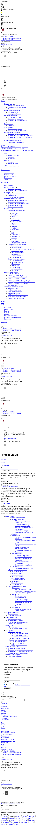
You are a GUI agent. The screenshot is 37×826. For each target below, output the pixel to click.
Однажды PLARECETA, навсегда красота (14, 147)
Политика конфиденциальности (10, 804)
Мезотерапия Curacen (14, 615)
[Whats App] (5, 86)
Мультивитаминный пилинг (24, 602)
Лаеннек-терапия (13, 614)
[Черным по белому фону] (1, 11)
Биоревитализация (17, 246)
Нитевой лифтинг (17, 256)
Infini (13, 223)
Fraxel (13, 216)
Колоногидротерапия (14, 189)
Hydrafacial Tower (16, 221)
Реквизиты (7, 319)
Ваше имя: (7, 674)
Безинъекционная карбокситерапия (20, 596)
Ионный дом (15, 241)
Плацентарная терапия (11, 272)
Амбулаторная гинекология (16, 194)
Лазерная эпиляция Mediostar (24, 568)
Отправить (7, 688)
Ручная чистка (5, 503)
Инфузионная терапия (12, 646)
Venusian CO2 (15, 236)
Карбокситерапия (16, 260)
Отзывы (6, 312)
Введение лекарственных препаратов (22, 249)
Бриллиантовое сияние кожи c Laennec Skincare (17, 150)
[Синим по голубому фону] (1, 15)
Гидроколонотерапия (14, 619)
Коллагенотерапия (17, 251)
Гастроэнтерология (10, 176)
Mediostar (14, 226)
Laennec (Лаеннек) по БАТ (16, 275)
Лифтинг (14, 534)
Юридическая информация (12, 317)
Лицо (2, 723)
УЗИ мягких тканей (14, 293)
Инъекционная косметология (17, 244)
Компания (4, 703)
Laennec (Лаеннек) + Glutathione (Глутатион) (21, 282)
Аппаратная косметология (16, 210)
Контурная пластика (17, 252)
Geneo (13, 218)
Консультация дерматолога (19, 637)
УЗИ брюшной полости (15, 623)
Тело (2, 726)
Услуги (3, 728)
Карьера (6, 314)
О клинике (7, 307)
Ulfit (12, 233)
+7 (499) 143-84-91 (9, 36)
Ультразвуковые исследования (13, 287)
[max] (5, 56)
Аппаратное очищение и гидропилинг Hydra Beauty (23, 556)
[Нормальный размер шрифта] (2, 5)
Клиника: (7, 681)
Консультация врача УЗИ (15, 207)
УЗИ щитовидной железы (16, 298)
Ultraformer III (15, 234)
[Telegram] (5, 84)
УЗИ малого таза (13, 288)
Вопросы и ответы (6, 749)
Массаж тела (15, 265)
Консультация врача (15, 632)
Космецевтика (5, 719)
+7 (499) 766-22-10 (11, 40)
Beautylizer (14, 213)
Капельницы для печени (15, 620)
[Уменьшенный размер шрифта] (1, 3)
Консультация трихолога (15, 205)
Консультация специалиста (12, 198)
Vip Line (14, 238)
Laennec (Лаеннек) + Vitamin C (17, 277)
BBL (12, 211)
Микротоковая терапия (18, 242)
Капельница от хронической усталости (20, 651)
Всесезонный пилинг (21, 599)
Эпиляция (15, 566)
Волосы (3, 724)
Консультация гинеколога (16, 197)
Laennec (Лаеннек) (13, 273)
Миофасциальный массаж (23, 589)
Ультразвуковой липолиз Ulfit (24, 532)
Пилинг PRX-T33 (20, 604)
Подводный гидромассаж (16, 656)
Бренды (6, 311)
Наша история (8, 309)
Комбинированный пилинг (23, 601)
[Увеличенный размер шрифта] (2, 7)
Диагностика (8, 179)
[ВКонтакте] (5, 82)
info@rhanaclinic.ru (6, 44)
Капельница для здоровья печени (18, 648)
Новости (3, 747)
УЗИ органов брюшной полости (18, 295)
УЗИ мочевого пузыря (15, 291)
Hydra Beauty (15, 220)
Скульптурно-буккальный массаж (25, 591)
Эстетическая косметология (16, 259)
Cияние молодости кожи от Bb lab (12, 149)
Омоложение (16, 535)
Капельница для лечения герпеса (18, 653)
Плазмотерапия (16, 257)
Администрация (9, 173)
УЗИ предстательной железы (17, 296)
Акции (3, 744)
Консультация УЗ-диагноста (20, 638)
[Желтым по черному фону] (1, 13)
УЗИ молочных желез (14, 290)
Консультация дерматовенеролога (18, 203)
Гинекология (8, 178)
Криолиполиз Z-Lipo (21, 531)
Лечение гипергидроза (18, 579)
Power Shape (15, 229)
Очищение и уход (17, 553)
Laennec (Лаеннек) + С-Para (16, 278)
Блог (2, 746)
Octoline (13, 228)
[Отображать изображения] (2, 18)
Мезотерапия (15, 254)
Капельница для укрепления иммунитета (20, 650)
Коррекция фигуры (17, 262)
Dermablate (14, 215)
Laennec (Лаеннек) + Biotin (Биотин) (19, 280)
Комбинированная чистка (9, 487)
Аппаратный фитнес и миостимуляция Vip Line (22, 525)
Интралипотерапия (17, 575)
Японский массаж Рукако (23, 592)
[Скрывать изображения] (2, 20)
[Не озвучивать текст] (2, 26)
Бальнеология (8, 185)
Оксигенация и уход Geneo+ (24, 565)
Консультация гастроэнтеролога (17, 190)
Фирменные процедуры (12, 654)
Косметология (8, 174)
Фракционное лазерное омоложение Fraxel (22, 547)
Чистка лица (15, 270)
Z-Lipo (13, 239)
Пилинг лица (15, 267)
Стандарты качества (10, 316)
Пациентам (4, 742)
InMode (13, 225)
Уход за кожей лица (17, 269)
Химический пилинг (21, 606)
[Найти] (2, 366)
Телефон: (7, 677)
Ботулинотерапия (16, 247)
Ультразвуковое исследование (18, 640)
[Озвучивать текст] (2, 24)
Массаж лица (15, 264)
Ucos (12, 231)
